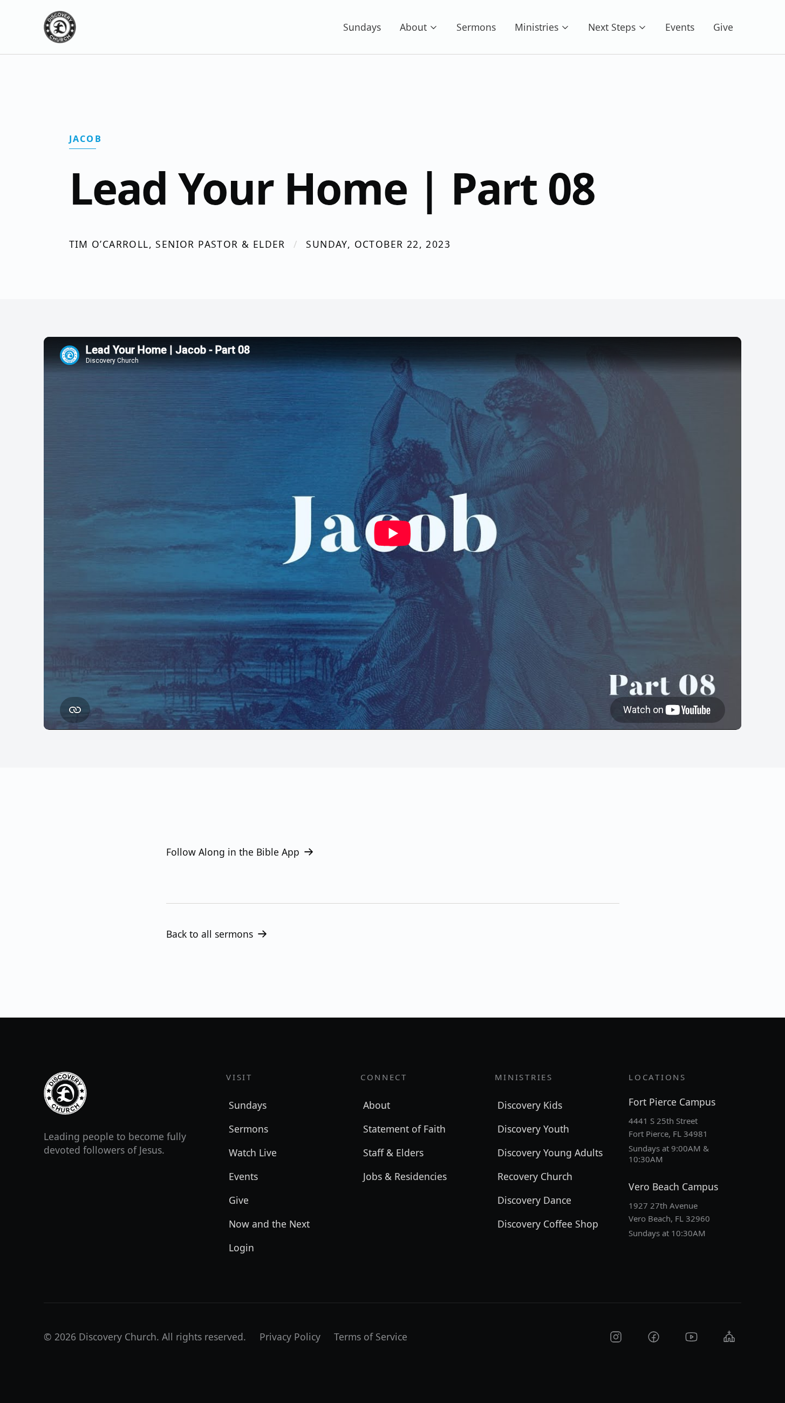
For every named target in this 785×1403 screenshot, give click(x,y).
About (413, 27)
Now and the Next (269, 1223)
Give (723, 27)
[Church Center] (729, 1337)
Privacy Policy (290, 1336)
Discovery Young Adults (550, 1152)
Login (241, 1247)
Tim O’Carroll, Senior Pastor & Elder (177, 244)
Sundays (362, 27)
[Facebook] (653, 1337)
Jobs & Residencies (405, 1176)
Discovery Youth (533, 1128)
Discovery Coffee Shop (547, 1223)
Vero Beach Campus (673, 1186)
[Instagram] (616, 1337)
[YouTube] (691, 1337)
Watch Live (253, 1152)
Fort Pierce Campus (672, 1101)
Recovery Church (534, 1176)
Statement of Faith (404, 1128)
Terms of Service (370, 1336)
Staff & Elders (393, 1152)
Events (679, 27)
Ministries (536, 27)
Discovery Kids (529, 1105)
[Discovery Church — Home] (60, 27)
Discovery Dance (534, 1200)
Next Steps (612, 27)
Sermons (476, 27)
